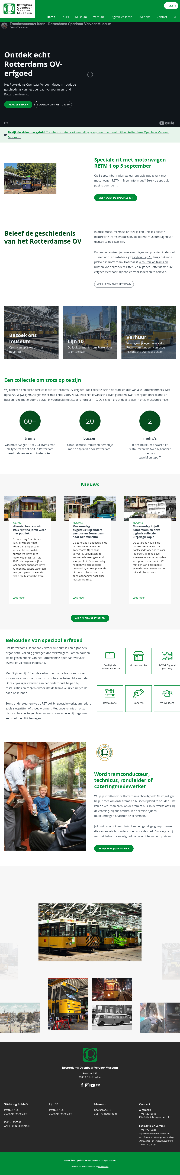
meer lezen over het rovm (114, 284)
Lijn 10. (93, 400)
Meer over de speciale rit (115, 197)
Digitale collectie (121, 17)
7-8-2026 (17, 523)
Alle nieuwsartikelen (90, 618)
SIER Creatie (103, 1167)
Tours (65, 17)
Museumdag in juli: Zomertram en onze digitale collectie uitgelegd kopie (146, 531)
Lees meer (19, 597)
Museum (81, 17)
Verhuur (98, 17)
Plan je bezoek (18, 104)
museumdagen (158, 237)
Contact (162, 17)
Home (51, 17)
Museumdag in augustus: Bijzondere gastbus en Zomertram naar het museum (89, 531)
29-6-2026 (138, 523)
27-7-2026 (78, 523)
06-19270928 (148, 1129)
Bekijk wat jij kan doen (113, 848)
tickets (171, 5)
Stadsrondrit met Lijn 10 (53, 104)
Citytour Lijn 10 (142, 257)
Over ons (144, 17)
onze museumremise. (154, 400)
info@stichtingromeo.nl (155, 1117)
